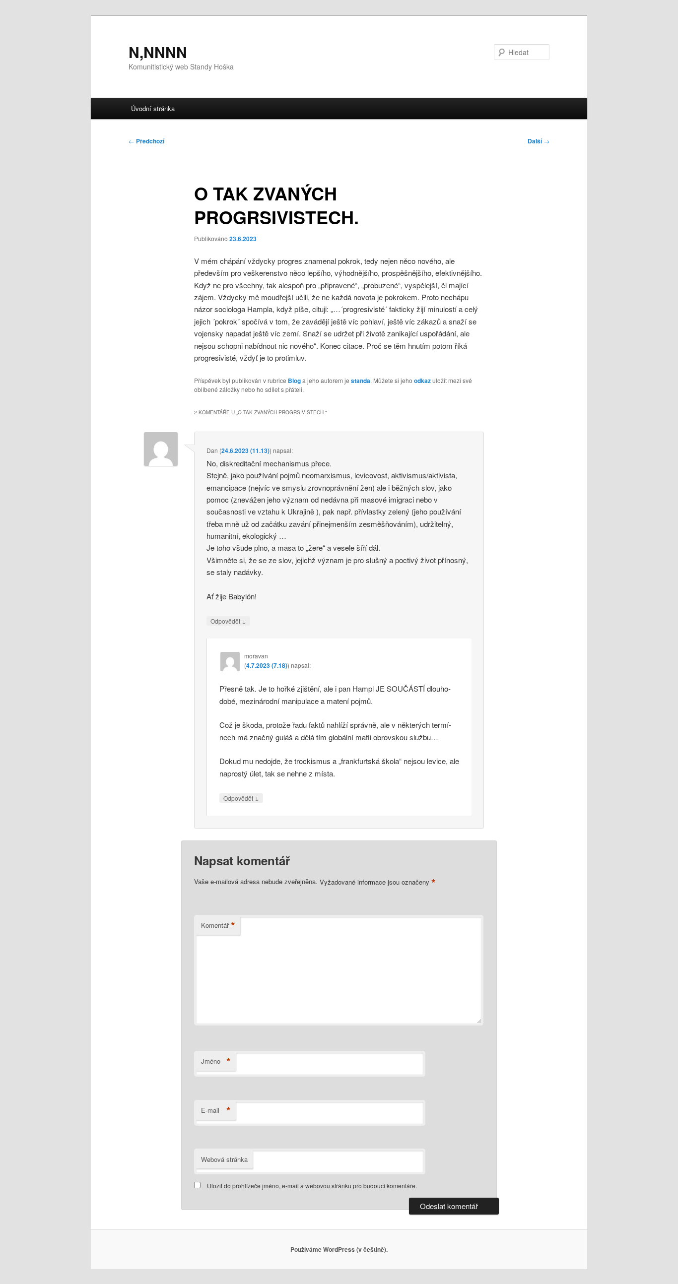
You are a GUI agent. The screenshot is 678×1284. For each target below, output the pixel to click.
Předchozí (146, 140)
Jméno (216, 1061)
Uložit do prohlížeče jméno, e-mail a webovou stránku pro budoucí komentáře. (312, 1185)
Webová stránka (224, 1159)
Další (538, 140)
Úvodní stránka (153, 108)
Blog (294, 380)
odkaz (422, 380)
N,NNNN (158, 52)
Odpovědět (228, 620)
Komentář (218, 925)
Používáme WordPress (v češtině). (339, 1249)
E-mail (216, 1110)
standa (360, 380)
